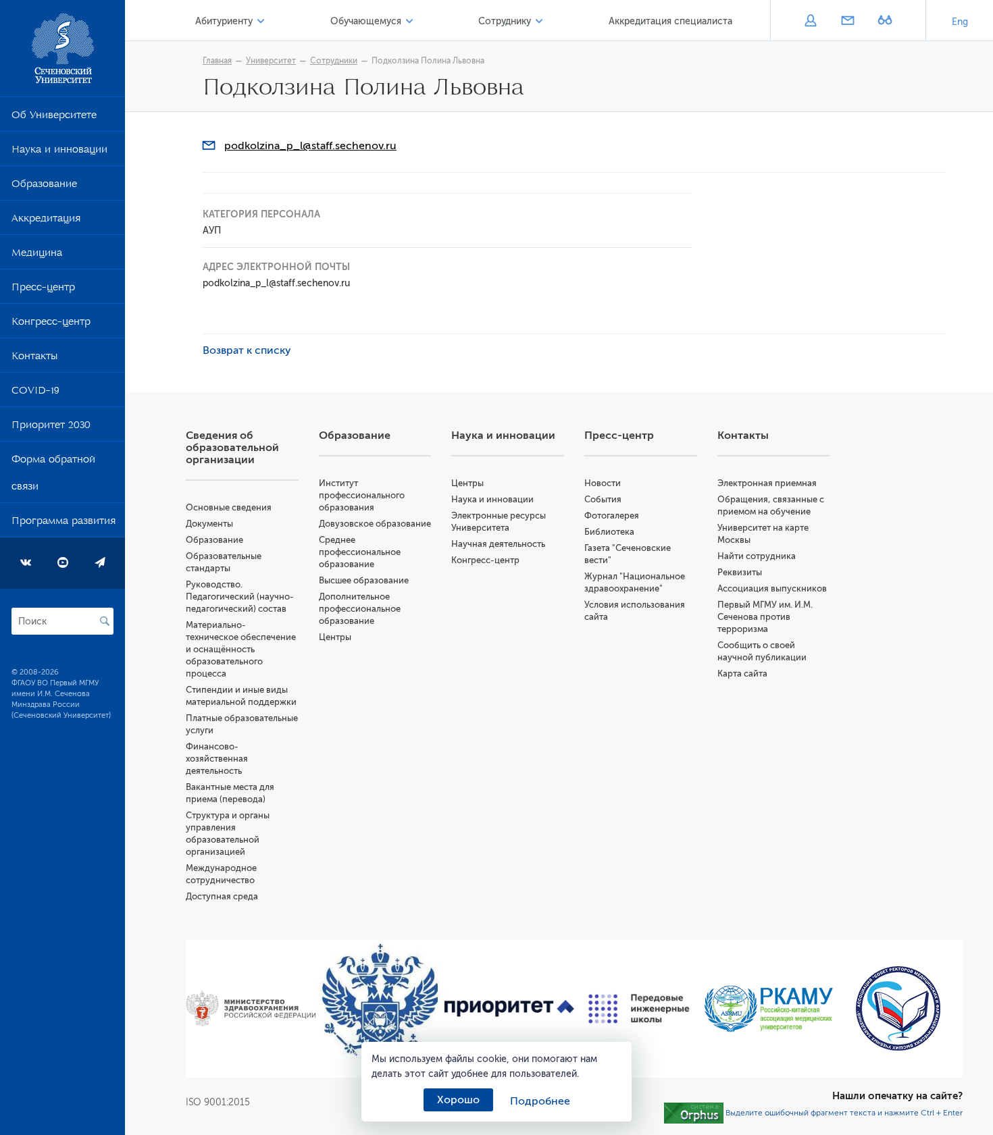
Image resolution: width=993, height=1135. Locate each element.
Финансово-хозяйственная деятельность (217, 758)
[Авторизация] (810, 22)
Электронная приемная (767, 483)
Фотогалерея (611, 515)
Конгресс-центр (51, 324)
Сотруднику (504, 21)
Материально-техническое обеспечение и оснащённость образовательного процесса (241, 649)
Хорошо (458, 1100)
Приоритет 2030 (51, 427)
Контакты (34, 358)
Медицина (36, 255)
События (602, 499)
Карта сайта (742, 673)
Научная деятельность (498, 544)
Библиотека (609, 532)
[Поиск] (104, 621)
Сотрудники (333, 60)
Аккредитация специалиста (670, 21)
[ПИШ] (639, 1008)
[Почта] (847, 22)
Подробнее (540, 1101)
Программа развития (63, 523)
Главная (217, 60)
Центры (335, 637)
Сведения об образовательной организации (232, 447)
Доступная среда (222, 896)
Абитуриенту (224, 21)
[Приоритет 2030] (509, 1009)
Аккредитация (45, 220)
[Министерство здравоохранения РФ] (250, 1008)
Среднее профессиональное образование (360, 552)
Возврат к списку (247, 350)
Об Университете (54, 117)
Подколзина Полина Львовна (428, 60)
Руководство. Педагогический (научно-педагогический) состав (240, 596)
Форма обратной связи (53, 475)
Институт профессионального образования (362, 495)
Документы (209, 524)
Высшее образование (364, 580)
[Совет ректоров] (898, 1008)
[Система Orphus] (693, 1112)
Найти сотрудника (756, 556)
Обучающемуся (365, 21)
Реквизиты (739, 572)
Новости (602, 483)
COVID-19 (35, 393)
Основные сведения (229, 507)
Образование (44, 186)
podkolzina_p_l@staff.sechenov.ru (310, 146)
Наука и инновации (59, 151)
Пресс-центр (43, 289)
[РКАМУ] (769, 1008)
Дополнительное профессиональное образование (360, 608)
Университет (271, 60)
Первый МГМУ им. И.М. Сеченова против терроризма (765, 617)
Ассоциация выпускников (772, 588)
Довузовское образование (375, 524)
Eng (960, 22)
